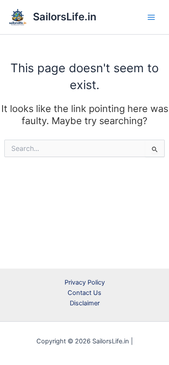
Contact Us (84, 293)
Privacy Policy (85, 282)
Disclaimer (85, 303)
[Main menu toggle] (151, 17)
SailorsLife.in (64, 16)
